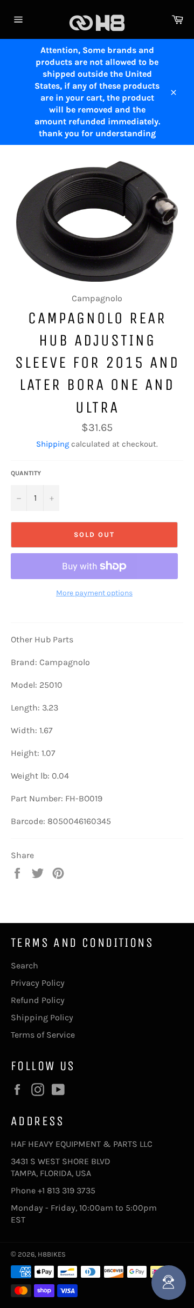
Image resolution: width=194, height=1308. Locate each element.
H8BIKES (52, 1254)
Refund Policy (38, 1000)
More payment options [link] (94, 592)
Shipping (52, 444)
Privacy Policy (38, 983)
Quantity (26, 473)
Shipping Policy (42, 1017)
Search (24, 965)
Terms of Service (43, 1035)
